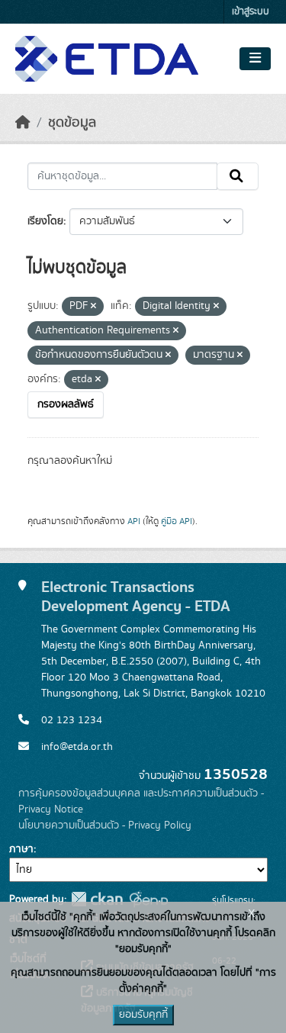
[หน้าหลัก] (23, 123)
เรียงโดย (45, 221)
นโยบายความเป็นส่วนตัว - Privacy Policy (104, 825)
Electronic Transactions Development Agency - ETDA (135, 596)
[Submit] (238, 176)
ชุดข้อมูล (72, 123)
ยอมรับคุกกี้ (143, 1014)
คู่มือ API (176, 521)
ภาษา (21, 849)
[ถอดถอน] (93, 307)
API (133, 521)
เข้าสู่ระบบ (250, 12)
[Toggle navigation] (255, 58)
